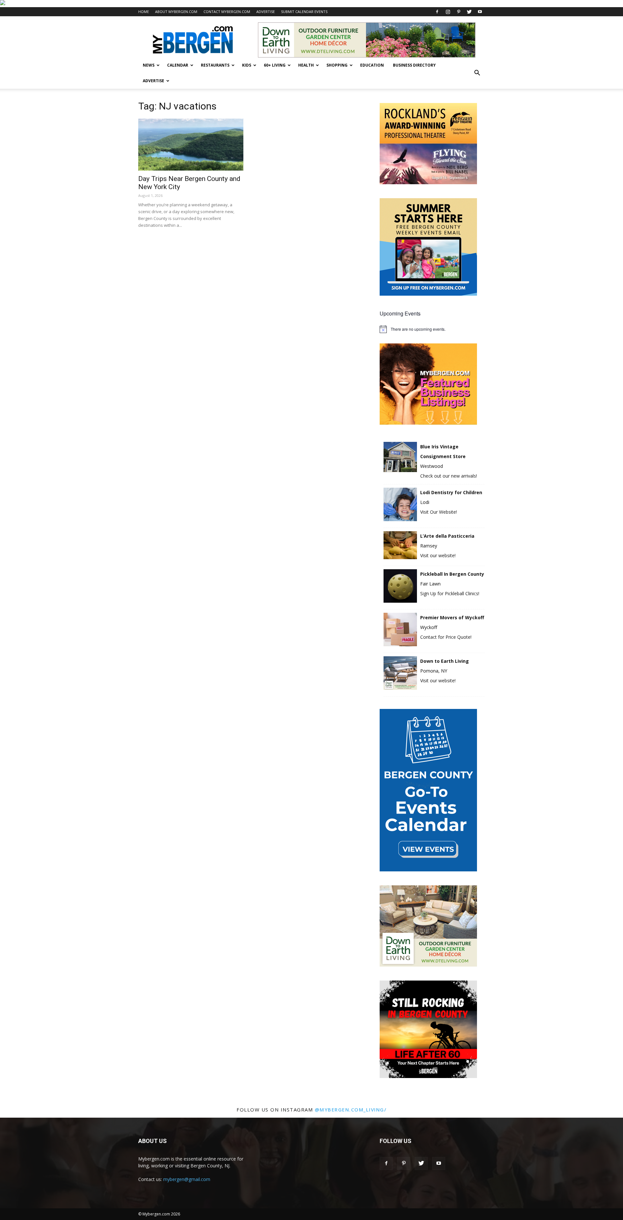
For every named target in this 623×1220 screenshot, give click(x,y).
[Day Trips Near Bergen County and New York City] (190, 145)
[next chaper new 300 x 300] (428, 1076)
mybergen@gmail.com (186, 1179)
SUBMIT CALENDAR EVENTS (304, 11)
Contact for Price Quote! (445, 637)
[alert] (432, 329)
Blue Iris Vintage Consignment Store (443, 451)
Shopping (337, 65)
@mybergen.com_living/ (351, 1109)
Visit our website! (438, 555)
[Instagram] (448, 11)
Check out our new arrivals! (448, 476)
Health (306, 65)
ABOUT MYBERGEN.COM (176, 11)
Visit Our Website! (438, 512)
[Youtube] (480, 11)
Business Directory (414, 65)
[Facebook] (437, 11)
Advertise (153, 80)
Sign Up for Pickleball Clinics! (449, 593)
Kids (246, 65)
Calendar (177, 65)
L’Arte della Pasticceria (447, 536)
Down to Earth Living (444, 661)
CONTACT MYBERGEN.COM (226, 11)
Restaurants (215, 65)
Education (372, 65)
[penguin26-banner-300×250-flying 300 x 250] (428, 182)
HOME (143, 11)
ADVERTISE (265, 11)
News (148, 65)
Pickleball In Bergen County (452, 574)
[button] (477, 73)
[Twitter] (469, 11)
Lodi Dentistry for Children (451, 492)
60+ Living (275, 65)
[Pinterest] (458, 11)
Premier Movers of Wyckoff (452, 617)
